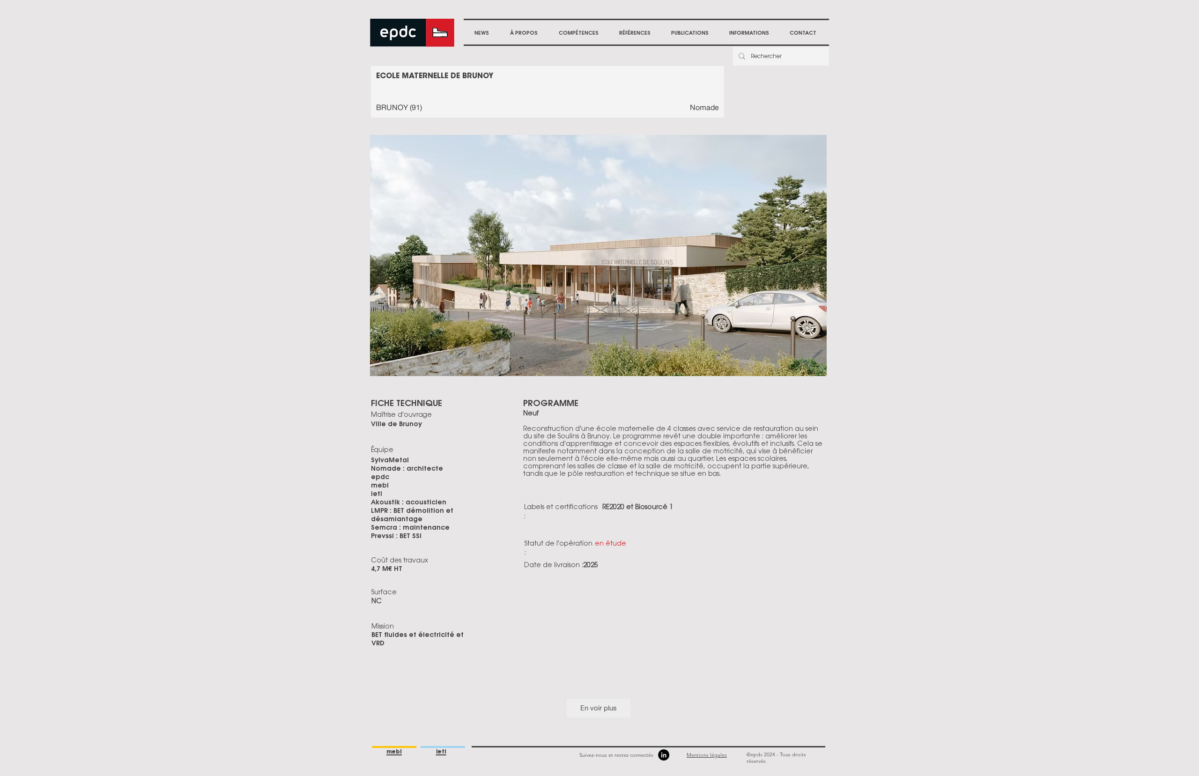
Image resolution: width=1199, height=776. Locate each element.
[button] (523, 32)
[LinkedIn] (663, 755)
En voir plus (598, 707)
